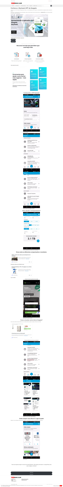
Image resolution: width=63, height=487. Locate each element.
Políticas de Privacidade (56, 485)
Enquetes (31, 5)
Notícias (13, 5)
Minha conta (35, 5)
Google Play (13, 41)
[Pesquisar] (51, 5)
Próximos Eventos (23, 5)
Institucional (17, 5)
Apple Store (13, 39)
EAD (27, 5)
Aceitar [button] (61, 485)
